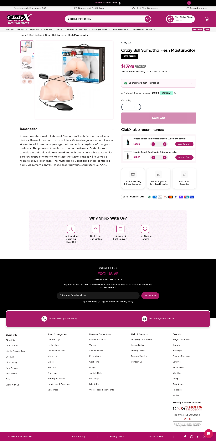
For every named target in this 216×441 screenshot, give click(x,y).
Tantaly (176, 345)
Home (23, 35)
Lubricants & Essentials (59, 384)
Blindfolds (94, 384)
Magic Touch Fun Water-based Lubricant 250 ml (159, 139)
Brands (149, 29)
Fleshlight (177, 351)
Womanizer (178, 367)
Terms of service (155, 437)
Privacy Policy (137, 351)
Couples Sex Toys (56, 351)
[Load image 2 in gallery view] (27, 62)
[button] (207, 19)
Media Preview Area (16, 351)
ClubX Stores (12, 346)
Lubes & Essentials (120, 29)
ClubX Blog (11, 362)
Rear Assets (178, 384)
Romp (176, 379)
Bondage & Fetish (99, 29)
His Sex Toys (54, 345)
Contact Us (136, 362)
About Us (10, 340)
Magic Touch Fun (181, 340)
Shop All (10, 357)
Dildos (59, 29)
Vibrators (48, 29)
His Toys (20, 29)
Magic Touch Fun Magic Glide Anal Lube (155, 152)
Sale (207, 29)
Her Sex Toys (54, 340)
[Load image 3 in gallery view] (27, 77)
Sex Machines (96, 351)
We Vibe (177, 373)
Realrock (177, 390)
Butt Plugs (94, 379)
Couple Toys (34, 29)
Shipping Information (141, 340)
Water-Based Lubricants (101, 390)
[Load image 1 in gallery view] (27, 47)
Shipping (140, 72)
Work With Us (12, 385)
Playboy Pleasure (181, 356)
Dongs (92, 367)
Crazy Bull (126, 43)
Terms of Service (139, 356)
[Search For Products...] (148, 19)
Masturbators (96, 356)
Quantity (126, 100)
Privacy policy (117, 437)
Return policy (78, 437)
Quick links (11, 335)
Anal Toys (83, 29)
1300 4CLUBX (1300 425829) (63, 319)
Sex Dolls (71, 29)
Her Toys (9, 29)
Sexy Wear (137, 29)
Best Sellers (197, 29)
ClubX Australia (24, 437)
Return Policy (137, 345)
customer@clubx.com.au (161, 319)
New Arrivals (12, 368)
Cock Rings (94, 362)
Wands (92, 345)
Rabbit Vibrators (97, 340)
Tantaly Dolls (95, 373)
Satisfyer (177, 362)
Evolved (176, 395)
